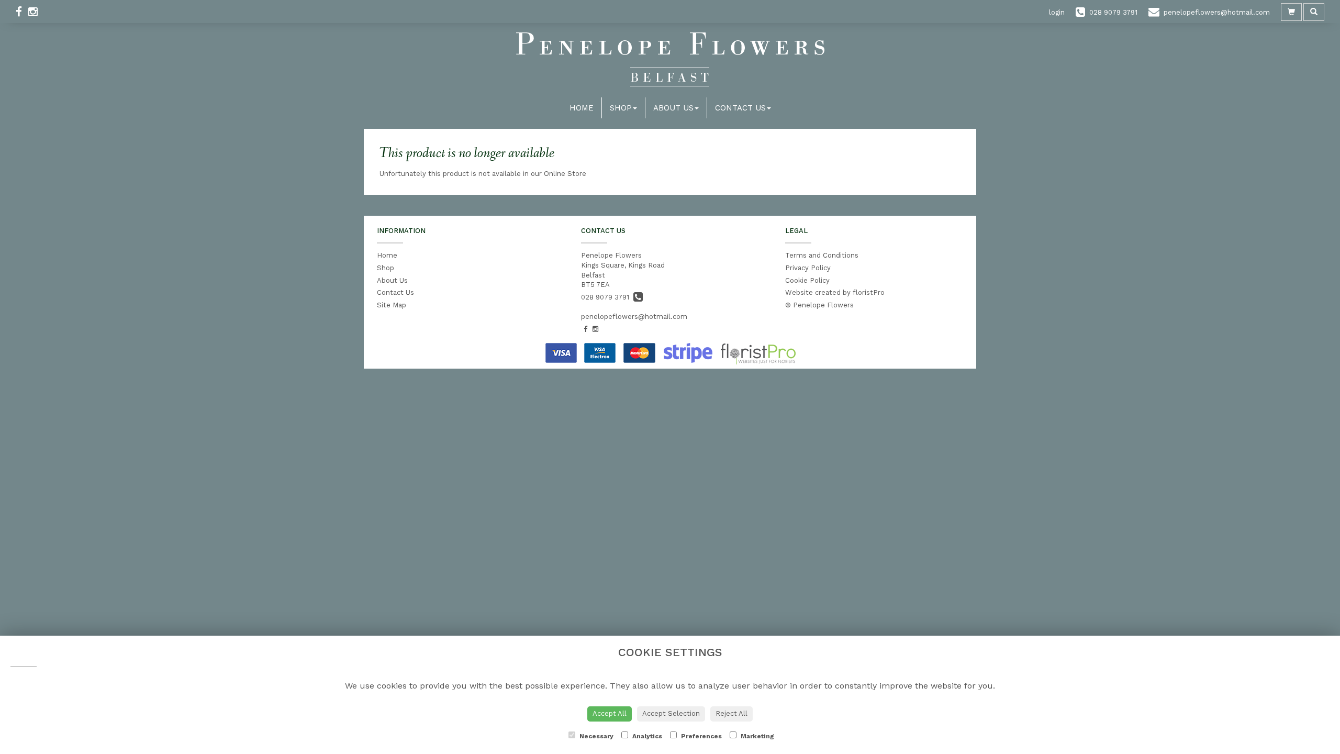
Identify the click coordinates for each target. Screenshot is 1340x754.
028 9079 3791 (607, 297)
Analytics (646, 736)
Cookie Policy (807, 280)
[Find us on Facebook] (22, 11)
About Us (673, 108)
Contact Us (740, 108)
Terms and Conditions (821, 255)
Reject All (731, 713)
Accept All (610, 713)
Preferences (700, 736)
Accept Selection (671, 713)
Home (582, 108)
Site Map (391, 305)
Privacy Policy (808, 268)
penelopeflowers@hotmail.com (634, 316)
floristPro (869, 292)
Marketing (756, 736)
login (1057, 12)
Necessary (595, 736)
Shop (621, 108)
